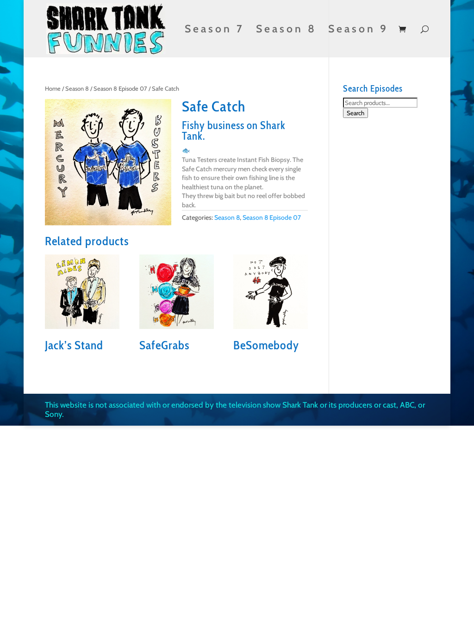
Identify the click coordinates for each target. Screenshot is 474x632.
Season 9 (358, 30)
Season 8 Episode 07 (120, 88)
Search (355, 113)
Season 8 (286, 30)
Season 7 (214, 30)
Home (53, 88)
